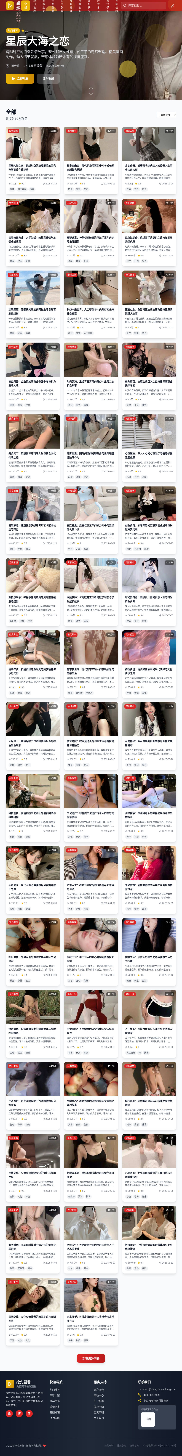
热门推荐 (55, 1389)
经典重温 (55, 1401)
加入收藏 (48, 78)
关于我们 (99, 1418)
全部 (25, 5)
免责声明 (99, 1412)
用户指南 (99, 1401)
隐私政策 (109, 1445)
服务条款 (121, 1445)
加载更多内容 (91, 1358)
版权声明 (99, 1406)
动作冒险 (55, 1418)
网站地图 (134, 1445)
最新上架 (55, 1395)
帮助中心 (99, 1395)
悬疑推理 (55, 1412)
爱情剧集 (55, 1406)
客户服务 (99, 1389)
